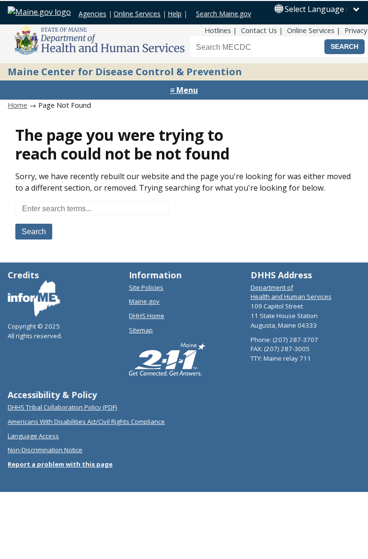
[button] (322, 9)
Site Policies (146, 287)
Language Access (33, 436)
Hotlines (218, 30)
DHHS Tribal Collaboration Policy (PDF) (62, 407)
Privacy (356, 30)
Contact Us (259, 30)
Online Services (137, 13)
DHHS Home (146, 315)
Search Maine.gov (223, 13)
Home (17, 105)
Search (34, 232)
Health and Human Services (291, 296)
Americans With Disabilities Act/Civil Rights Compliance (86, 421)
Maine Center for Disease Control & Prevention (125, 71)
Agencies (92, 13)
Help (175, 13)
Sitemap (141, 330)
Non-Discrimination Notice (45, 449)
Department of (272, 287)
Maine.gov (144, 301)
